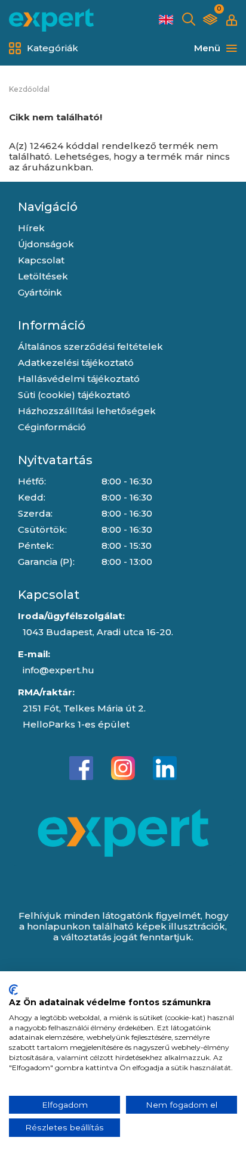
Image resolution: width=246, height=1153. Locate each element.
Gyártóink (40, 292)
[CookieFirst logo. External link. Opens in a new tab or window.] (13, 989)
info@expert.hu (58, 670)
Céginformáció (52, 427)
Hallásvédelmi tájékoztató (79, 378)
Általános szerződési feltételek (90, 346)
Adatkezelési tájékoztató (76, 362)
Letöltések (43, 276)
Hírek (31, 228)
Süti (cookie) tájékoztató (74, 394)
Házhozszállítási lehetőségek (87, 411)
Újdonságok (46, 244)
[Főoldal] (51, 20)
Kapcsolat (41, 260)
